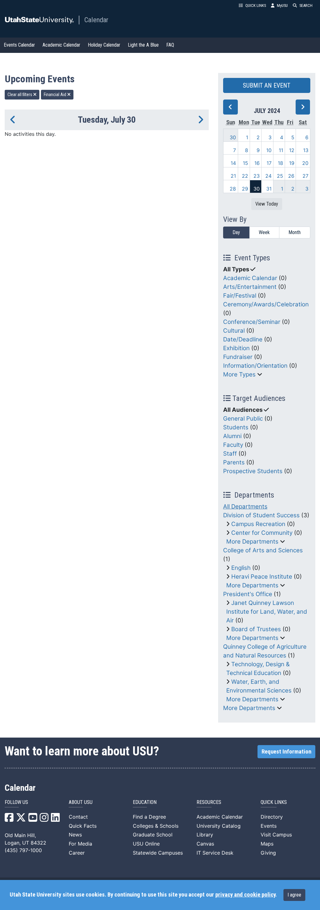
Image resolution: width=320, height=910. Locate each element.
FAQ (170, 45)
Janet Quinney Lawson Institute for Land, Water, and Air (266, 611)
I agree (294, 895)
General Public (243, 418)
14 (233, 163)
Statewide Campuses (158, 853)
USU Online (146, 844)
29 (245, 189)
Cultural (234, 330)
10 (269, 150)
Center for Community (261, 532)
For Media (80, 844)
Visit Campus (276, 834)
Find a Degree (149, 817)
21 (233, 176)
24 (268, 176)
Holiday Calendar (104, 45)
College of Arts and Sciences (263, 550)
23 (256, 176)
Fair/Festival (239, 295)
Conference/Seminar (251, 321)
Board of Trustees (256, 629)
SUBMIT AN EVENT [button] (266, 85)
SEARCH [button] (305, 5)
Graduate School (152, 834)
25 (280, 176)
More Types (239, 374)
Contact (78, 817)
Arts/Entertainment (250, 286)
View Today (266, 204)
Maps (267, 844)
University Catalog (219, 826)
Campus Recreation (258, 524)
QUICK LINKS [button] (255, 5)
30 (233, 137)
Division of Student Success (261, 515)
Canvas (205, 844)
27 (305, 176)
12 (291, 150)
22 (245, 176)
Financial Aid (55, 94)
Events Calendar (19, 45)
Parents (234, 462)
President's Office (247, 594)
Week (264, 232)
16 (257, 163)
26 (291, 176)
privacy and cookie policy (245, 894)
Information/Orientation (255, 365)
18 (280, 163)
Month (294, 232)
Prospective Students (252, 471)
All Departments (245, 506)
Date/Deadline (242, 339)
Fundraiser (237, 356)
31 (269, 189)
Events (269, 826)
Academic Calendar (61, 45)
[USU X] (21, 819)
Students (235, 427)
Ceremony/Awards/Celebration (266, 304)
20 (305, 163)
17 (269, 163)
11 (281, 150)
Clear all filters (20, 94)
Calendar (96, 20)
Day (236, 232)
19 (291, 163)
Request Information (286, 751)
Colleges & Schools (155, 826)
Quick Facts (83, 826)
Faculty (233, 444)
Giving (268, 853)
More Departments (252, 541)
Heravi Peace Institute (261, 576)
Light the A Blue (143, 45)
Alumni (232, 436)
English (241, 567)
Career (77, 853)
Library (205, 834)
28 (233, 189)
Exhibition (236, 348)
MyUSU (282, 5)
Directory (272, 817)
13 (305, 150)
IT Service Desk (215, 853)
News (75, 834)
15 (245, 163)
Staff (230, 453)
